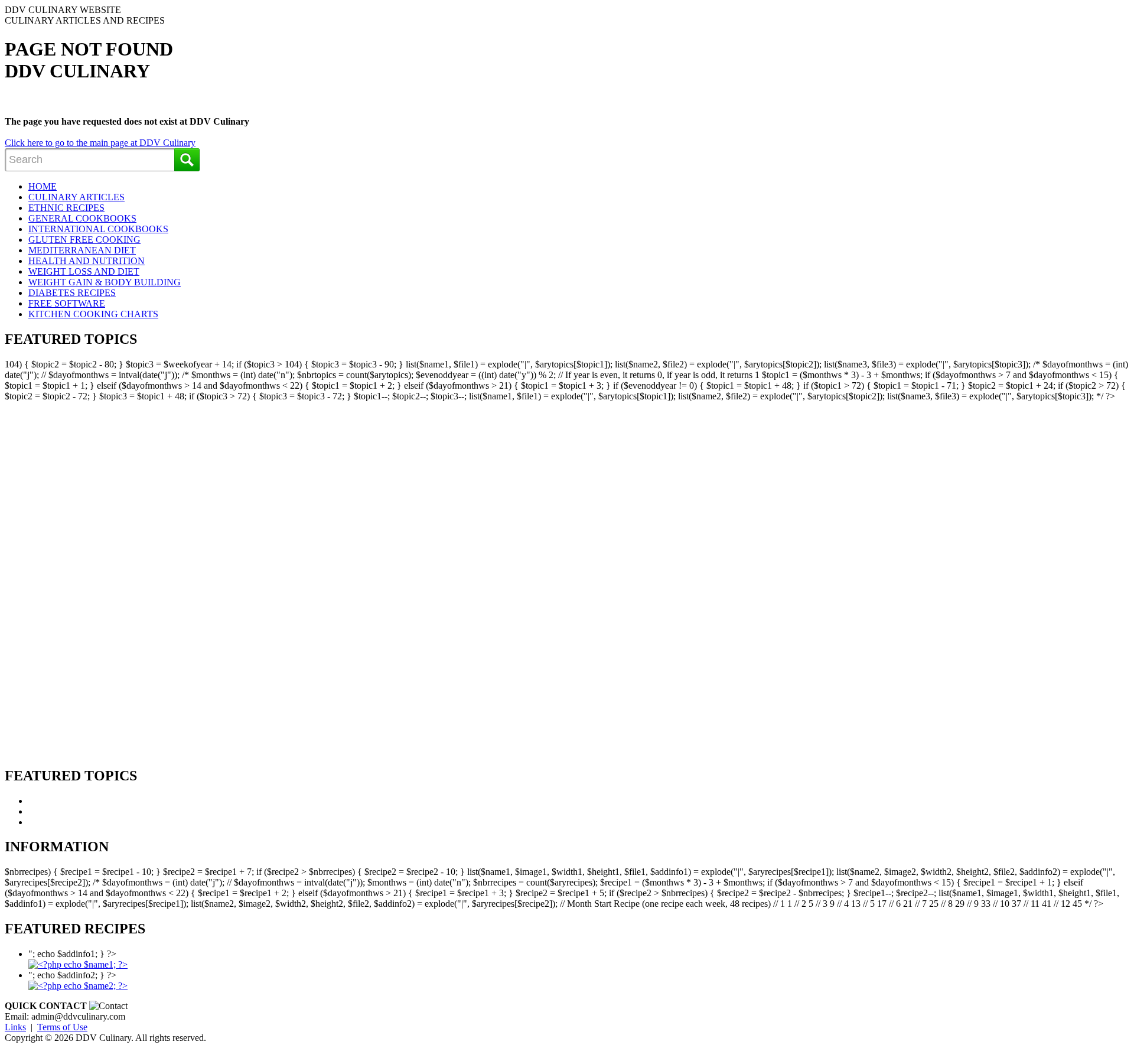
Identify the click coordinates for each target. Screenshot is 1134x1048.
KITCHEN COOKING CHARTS (93, 314)
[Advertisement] (62, 579)
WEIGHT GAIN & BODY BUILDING (104, 282)
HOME (42, 186)
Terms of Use (62, 1027)
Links (15, 1027)
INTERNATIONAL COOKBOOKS (98, 229)
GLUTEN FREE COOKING (84, 240)
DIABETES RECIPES (72, 293)
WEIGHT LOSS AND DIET (83, 271)
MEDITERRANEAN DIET (82, 250)
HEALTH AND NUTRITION (86, 261)
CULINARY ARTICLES (76, 197)
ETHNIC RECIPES (66, 208)
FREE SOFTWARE (66, 303)
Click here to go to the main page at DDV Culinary (100, 143)
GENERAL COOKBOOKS (82, 218)
